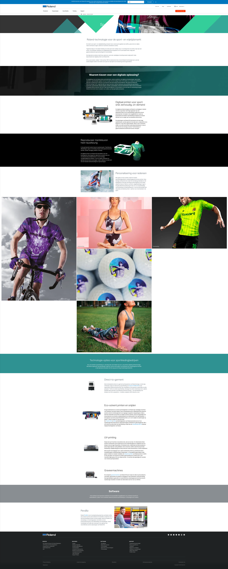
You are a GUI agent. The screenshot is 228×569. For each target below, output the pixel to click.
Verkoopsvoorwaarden (147, 562)
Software (103, 541)
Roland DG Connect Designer (107, 547)
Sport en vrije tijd (90, 14)
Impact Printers (75, 554)
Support (131, 541)
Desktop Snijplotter (76, 545)
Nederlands (45, 565)
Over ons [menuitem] (157, 6)
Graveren (74, 541)
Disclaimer (114, 562)
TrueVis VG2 (109, 421)
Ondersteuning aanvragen (135, 543)
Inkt (43, 549)
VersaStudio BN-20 (137, 424)
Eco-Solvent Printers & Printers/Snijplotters (52, 543)
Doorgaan (149, 2)
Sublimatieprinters (46, 547)
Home (81, 14)
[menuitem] (46, 11)
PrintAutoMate (104, 546)
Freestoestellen (75, 547)
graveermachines (115, 475)
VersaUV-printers (128, 454)
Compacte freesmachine (77, 549)
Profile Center (132, 552)
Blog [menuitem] (163, 6)
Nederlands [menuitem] (181, 6)
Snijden (73, 543)
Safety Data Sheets (134, 550)
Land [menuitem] (177, 6)
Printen (45, 541)
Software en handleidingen (135, 549)
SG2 (115, 421)
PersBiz (86, 515)
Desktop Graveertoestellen (78, 550)
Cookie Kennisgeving (81, 562)
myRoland (132, 546)
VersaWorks (103, 543)
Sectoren (84, 14)
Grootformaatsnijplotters (77, 546)
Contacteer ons (182, 562)
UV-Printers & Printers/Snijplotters (50, 545)
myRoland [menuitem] (169, 6)
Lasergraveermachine (77, 552)
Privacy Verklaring (46, 562)
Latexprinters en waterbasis (48, 546)
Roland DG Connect (105, 545)
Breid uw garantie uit (134, 545)
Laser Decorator (75, 553)
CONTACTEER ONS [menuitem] (180, 11)
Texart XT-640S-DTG (134, 385)
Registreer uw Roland (134, 547)
